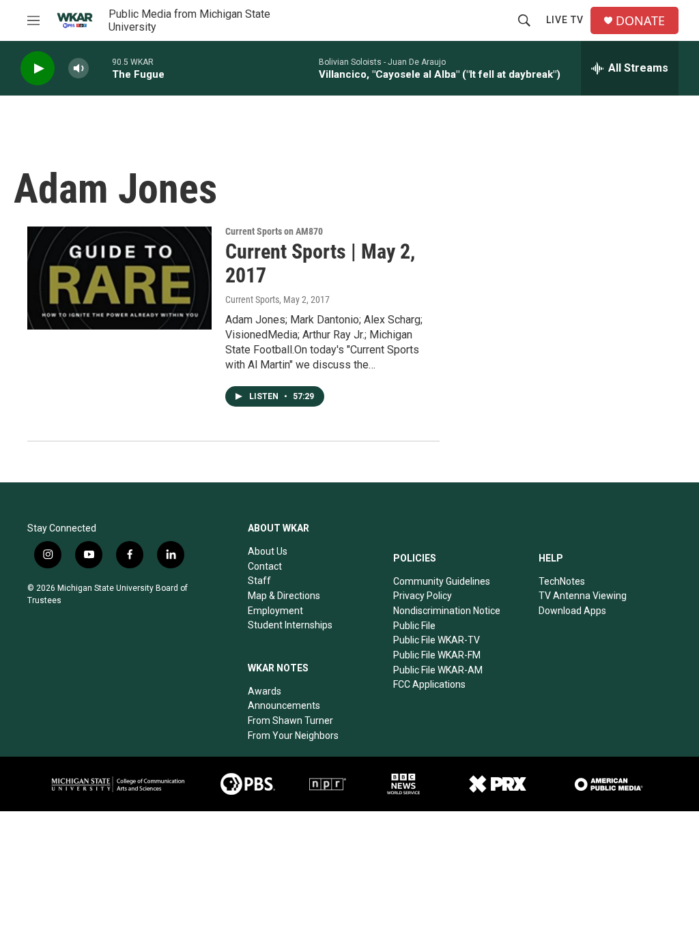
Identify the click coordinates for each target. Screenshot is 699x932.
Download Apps (572, 610)
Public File (414, 625)
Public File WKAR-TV (436, 640)
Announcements (284, 705)
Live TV (565, 19)
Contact (265, 566)
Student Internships (290, 625)
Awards (264, 691)
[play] (37, 68)
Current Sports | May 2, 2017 (320, 263)
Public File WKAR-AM (438, 670)
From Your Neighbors (293, 735)
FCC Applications (429, 684)
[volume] (78, 68)
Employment (275, 610)
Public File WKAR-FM (437, 655)
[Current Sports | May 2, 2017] (119, 278)
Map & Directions (284, 595)
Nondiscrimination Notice (446, 610)
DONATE (640, 21)
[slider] (100, 68)
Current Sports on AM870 (274, 231)
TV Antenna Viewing (583, 595)
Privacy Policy (422, 595)
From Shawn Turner (290, 720)
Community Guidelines (441, 581)
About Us (267, 551)
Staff (259, 580)
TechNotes (562, 581)
